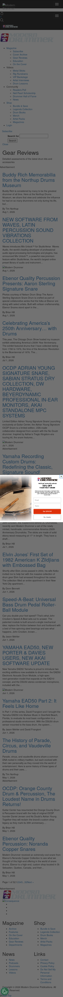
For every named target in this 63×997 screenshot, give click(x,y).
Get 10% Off (47, 511)
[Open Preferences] (5, 991)
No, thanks (47, 517)
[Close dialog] (61, 476)
